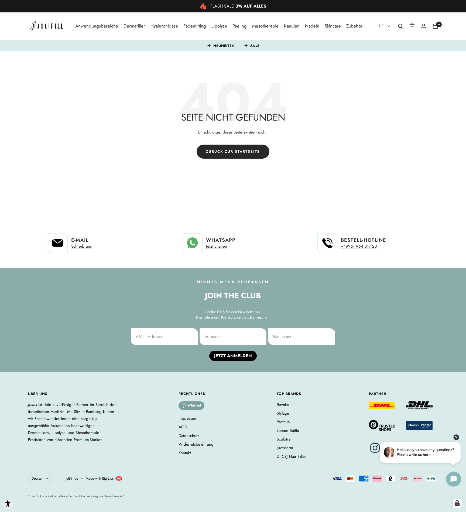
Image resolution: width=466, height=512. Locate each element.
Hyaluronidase (164, 26)
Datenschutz (189, 436)
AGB (183, 427)
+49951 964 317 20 (359, 246)
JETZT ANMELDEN (233, 356)
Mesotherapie (265, 26)
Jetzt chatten (216, 246)
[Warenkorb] (435, 26)
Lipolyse (219, 26)
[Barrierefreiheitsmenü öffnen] (8, 504)
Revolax (283, 405)
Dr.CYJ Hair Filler (291, 456)
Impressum (188, 418)
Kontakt (185, 453)
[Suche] (400, 26)
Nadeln (312, 26)
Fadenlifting (194, 26)
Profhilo (283, 422)
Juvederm (285, 448)
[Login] (423, 26)
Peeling (239, 26)
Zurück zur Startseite (233, 151)
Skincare (333, 26)
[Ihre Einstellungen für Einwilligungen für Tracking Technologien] (457, 503)
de (382, 26)
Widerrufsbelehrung (196, 444)
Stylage (283, 413)
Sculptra (283, 439)
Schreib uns (81, 246)
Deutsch (37, 478)
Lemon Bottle (288, 431)
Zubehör (354, 26)
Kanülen (292, 26)
